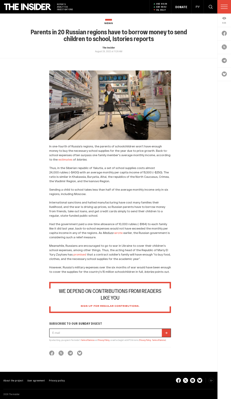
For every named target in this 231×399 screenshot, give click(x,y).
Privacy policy (57, 380)
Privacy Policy (104, 340)
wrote (118, 232)
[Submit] (166, 333)
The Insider (108, 47)
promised (79, 254)
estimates (65, 159)
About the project (13, 380)
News (108, 23)
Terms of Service (87, 340)
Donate (181, 7)
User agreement (36, 380)
